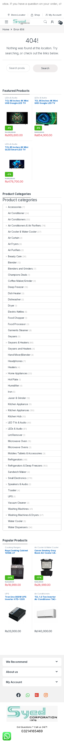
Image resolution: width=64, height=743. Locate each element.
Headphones (15, 361)
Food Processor (17, 324)
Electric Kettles (16, 311)
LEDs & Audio (11, 98)
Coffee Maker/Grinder (20, 280)
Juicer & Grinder (17, 398)
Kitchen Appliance (18, 404)
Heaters (12, 367)
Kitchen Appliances (18, 410)
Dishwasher (14, 299)
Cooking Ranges (13, 547)
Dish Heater (14, 293)
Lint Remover (15, 434)
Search (45, 22)
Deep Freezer (16, 287)
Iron (10, 391)
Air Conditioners (17, 219)
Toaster (12, 490)
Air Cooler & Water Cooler (22, 231)
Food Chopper (16, 317)
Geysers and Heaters (19, 348)
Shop (37, 14)
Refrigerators (15, 459)
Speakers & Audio (18, 484)
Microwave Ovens (18, 447)
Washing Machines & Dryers (23, 514)
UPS (10, 496)
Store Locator (18, 14)
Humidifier (13, 385)
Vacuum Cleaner (17, 502)
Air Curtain (13, 237)
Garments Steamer (18, 330)
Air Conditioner (16, 213)
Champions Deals (17, 274)
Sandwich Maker (17, 471)
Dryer (11, 305)
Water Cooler (15, 521)
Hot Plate (13, 379)
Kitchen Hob (15, 416)
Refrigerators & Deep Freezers (25, 465)
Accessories (15, 206)
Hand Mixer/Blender (19, 354)
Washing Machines (18, 508)
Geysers (12, 336)
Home (6, 29)
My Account (55, 14)
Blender (12, 262)
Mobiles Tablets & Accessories (25, 453)
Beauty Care (15, 256)
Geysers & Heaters (18, 342)
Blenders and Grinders (20, 268)
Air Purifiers (14, 250)
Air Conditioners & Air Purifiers (24, 225)
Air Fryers (13, 243)
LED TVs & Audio (17, 422)
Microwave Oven (17, 441)
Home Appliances (17, 373)
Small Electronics (17, 478)
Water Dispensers (18, 527)
